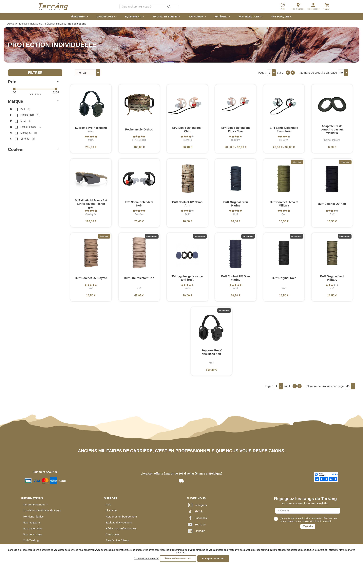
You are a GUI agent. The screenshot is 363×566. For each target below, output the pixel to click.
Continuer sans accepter (146, 558)
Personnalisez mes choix (177, 558)
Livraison (111, 510)
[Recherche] (169, 7)
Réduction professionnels (121, 528)
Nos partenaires (32, 528)
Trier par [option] (81, 72)
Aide (108, 504)
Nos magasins (32, 522)
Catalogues (113, 534)
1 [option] (269, 72)
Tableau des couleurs (119, 522)
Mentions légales (33, 516)
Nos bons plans (32, 534)
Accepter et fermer (213, 558)
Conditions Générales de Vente (42, 510)
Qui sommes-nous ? (35, 504)
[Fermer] (58, 82)
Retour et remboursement (121, 516)
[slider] (14, 89)
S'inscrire (308, 526)
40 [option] (341, 72)
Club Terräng (31, 540)
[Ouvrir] (58, 149)
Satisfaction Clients (117, 540)
